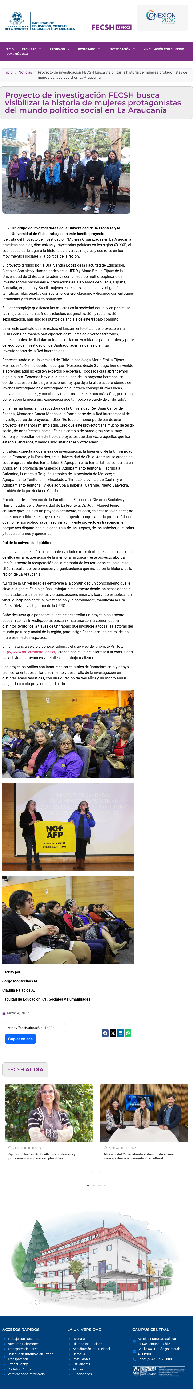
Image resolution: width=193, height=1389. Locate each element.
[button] (105, 1033)
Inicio (9, 49)
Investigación (119, 49)
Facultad (29, 49)
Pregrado (57, 49)
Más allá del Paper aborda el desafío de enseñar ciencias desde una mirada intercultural (117, 1156)
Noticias (25, 72)
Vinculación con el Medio (164, 49)
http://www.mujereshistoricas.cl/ (29, 652)
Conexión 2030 (17, 53)
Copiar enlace (20, 1038)
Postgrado (86, 49)
